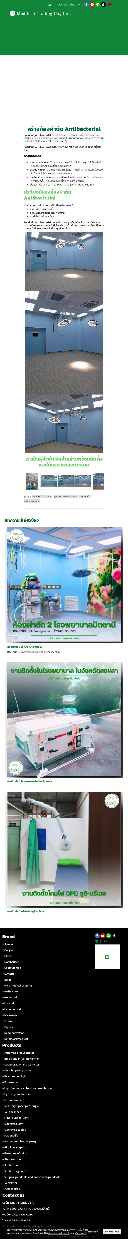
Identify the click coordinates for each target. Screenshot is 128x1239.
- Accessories (11, 1189)
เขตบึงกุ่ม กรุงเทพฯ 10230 (17, 1214)
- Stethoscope (11, 1159)
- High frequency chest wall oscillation (27, 1088)
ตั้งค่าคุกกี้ (93, 1231)
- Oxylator (9, 1021)
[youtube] (92, 4)
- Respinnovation (13, 1033)
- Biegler (7, 950)
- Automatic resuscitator (18, 1053)
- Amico (7, 944)
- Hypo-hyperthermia (16, 1094)
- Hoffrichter (10, 991)
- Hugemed (9, 997)
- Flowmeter (10, 1082)
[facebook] (86, 4)
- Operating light (12, 1124)
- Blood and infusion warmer (20, 1058)
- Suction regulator (14, 1171)
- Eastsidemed (11, 968)
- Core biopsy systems (16, 1070)
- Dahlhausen (10, 962)
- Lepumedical (11, 1009)
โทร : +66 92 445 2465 (16, 1220)
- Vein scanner (11, 1112)
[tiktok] (103, 4)
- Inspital (8, 1003)
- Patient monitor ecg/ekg (19, 1141)
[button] (49, 4)
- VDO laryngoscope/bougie (20, 1106)
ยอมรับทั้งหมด (112, 1231)
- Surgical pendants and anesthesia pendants (31, 1177)
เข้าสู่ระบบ (60, 4)
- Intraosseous (11, 1100)
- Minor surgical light (15, 1118)
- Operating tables (14, 1129)
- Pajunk (7, 1027)
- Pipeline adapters (14, 1147)
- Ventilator (9, 1183)
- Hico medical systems (17, 985)
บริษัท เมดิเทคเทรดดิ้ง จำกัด (18, 1203)
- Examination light (14, 1076)
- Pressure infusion (14, 1153)
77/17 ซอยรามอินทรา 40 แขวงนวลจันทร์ (25, 1208)
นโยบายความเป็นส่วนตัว (59, 1233)
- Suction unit (11, 1165)
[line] (97, 4)
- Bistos (7, 956)
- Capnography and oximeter (20, 1064)
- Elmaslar (9, 974)
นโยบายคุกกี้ (80, 1233)
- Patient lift (10, 1135)
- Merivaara (9, 1015)
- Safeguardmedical (15, 1039)
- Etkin (6, 979)
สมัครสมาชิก (74, 4)
